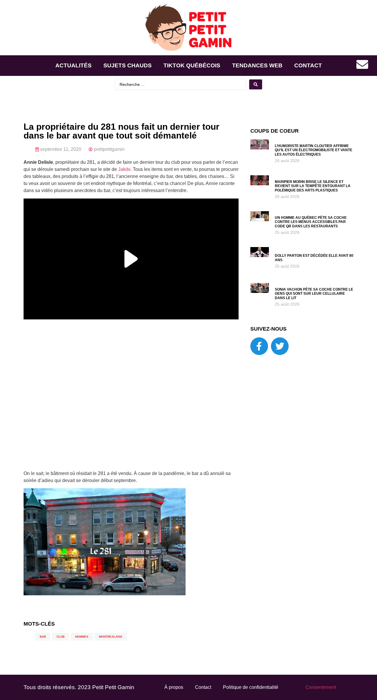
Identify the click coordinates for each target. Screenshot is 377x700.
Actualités (73, 65)
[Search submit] (255, 84)
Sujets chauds (127, 65)
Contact (308, 65)
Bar (43, 636)
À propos (173, 687)
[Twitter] (280, 346)
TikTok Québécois (191, 65)
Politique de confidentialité (250, 687)
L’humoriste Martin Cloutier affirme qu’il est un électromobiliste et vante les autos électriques (313, 150)
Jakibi (124, 169)
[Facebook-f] (259, 346)
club (61, 636)
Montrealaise (111, 636)
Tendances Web (257, 65)
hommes (81, 636)
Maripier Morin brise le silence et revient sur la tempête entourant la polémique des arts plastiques (312, 186)
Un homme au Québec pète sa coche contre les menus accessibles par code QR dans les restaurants (311, 222)
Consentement (320, 687)
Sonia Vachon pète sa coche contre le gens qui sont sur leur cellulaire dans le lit (314, 293)
